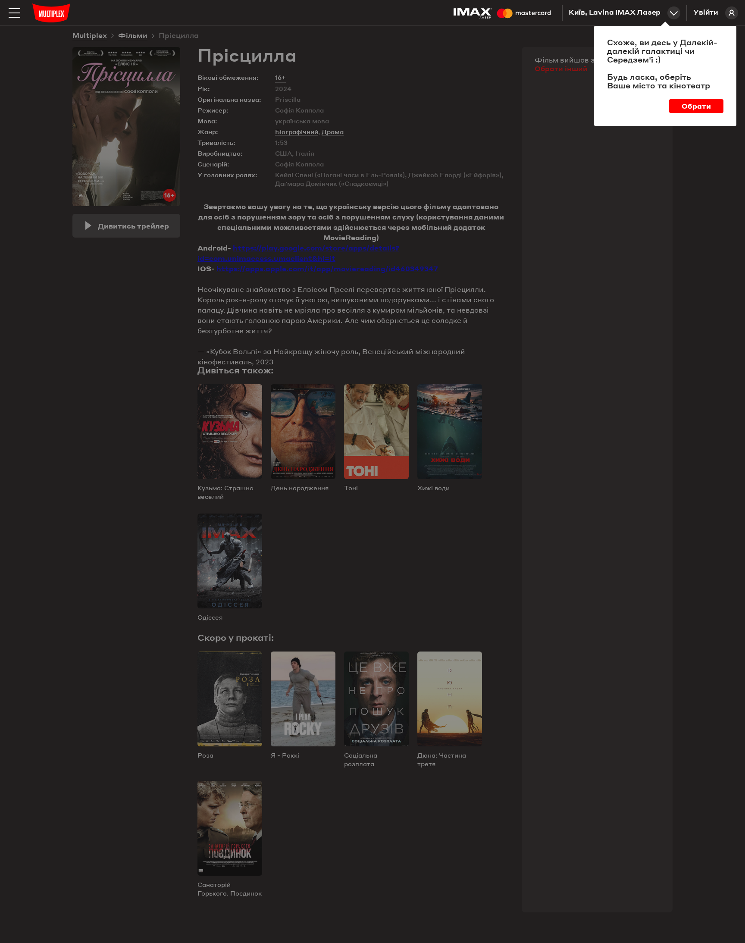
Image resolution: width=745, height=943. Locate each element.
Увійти (705, 12)
